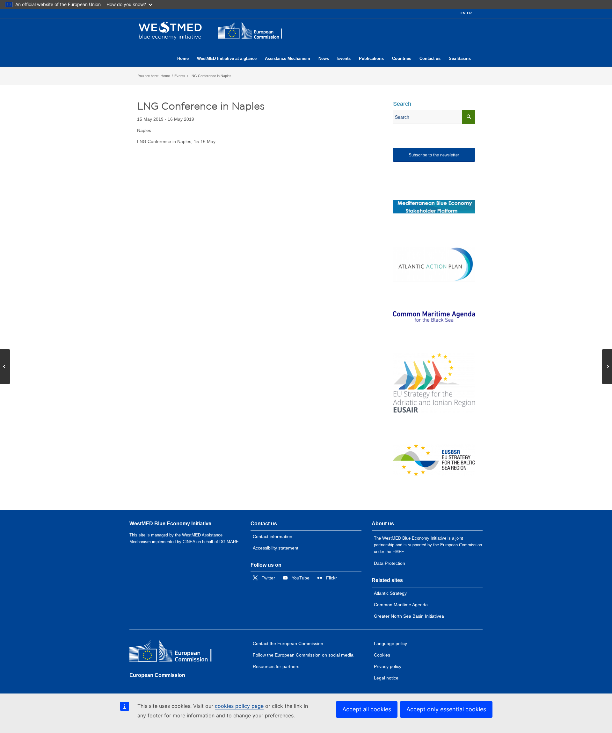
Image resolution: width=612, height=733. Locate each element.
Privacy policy (387, 666)
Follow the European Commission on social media (303, 655)
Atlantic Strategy (390, 593)
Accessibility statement (275, 547)
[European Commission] (175, 652)
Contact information (272, 536)
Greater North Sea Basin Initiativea (409, 616)
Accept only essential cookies (446, 709)
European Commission (157, 675)
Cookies (382, 655)
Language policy (390, 643)
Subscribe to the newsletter (434, 155)
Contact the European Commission (288, 643)
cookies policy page (239, 706)
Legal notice (386, 677)
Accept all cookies (366, 709)
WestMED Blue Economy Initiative (170, 523)
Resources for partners (276, 666)
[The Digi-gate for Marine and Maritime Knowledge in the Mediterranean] (434, 207)
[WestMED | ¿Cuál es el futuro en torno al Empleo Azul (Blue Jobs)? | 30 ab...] (5, 366)
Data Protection (389, 563)
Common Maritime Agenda (401, 604)
